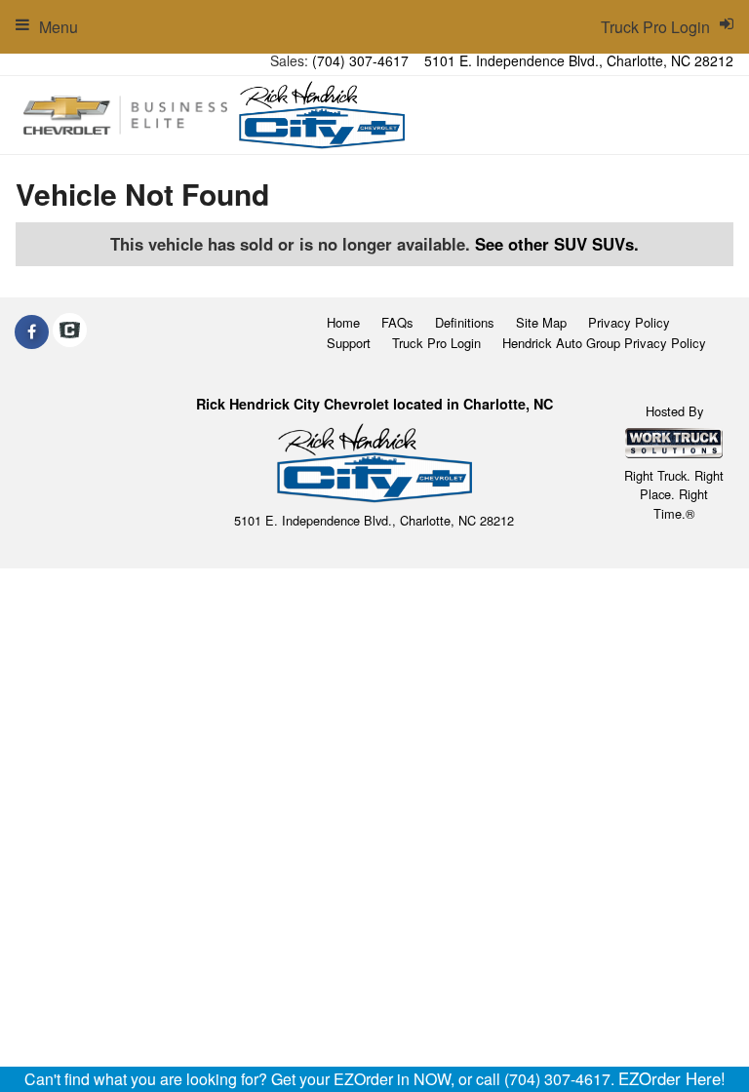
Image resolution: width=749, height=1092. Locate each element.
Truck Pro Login (436, 342)
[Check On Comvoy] (70, 331)
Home (343, 322)
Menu (58, 27)
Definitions (464, 322)
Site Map (541, 322)
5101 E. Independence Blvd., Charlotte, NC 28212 (578, 60)
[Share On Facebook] (32, 331)
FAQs (397, 322)
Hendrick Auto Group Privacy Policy (604, 342)
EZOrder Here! (672, 1078)
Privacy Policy (629, 322)
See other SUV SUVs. (557, 243)
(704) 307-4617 (360, 60)
